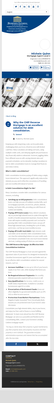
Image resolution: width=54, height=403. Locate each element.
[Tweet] (37, 344)
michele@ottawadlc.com (42, 61)
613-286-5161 (46, 63)
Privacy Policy (39, 381)
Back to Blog (11, 116)
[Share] (16, 344)
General (19, 134)
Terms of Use (31, 381)
